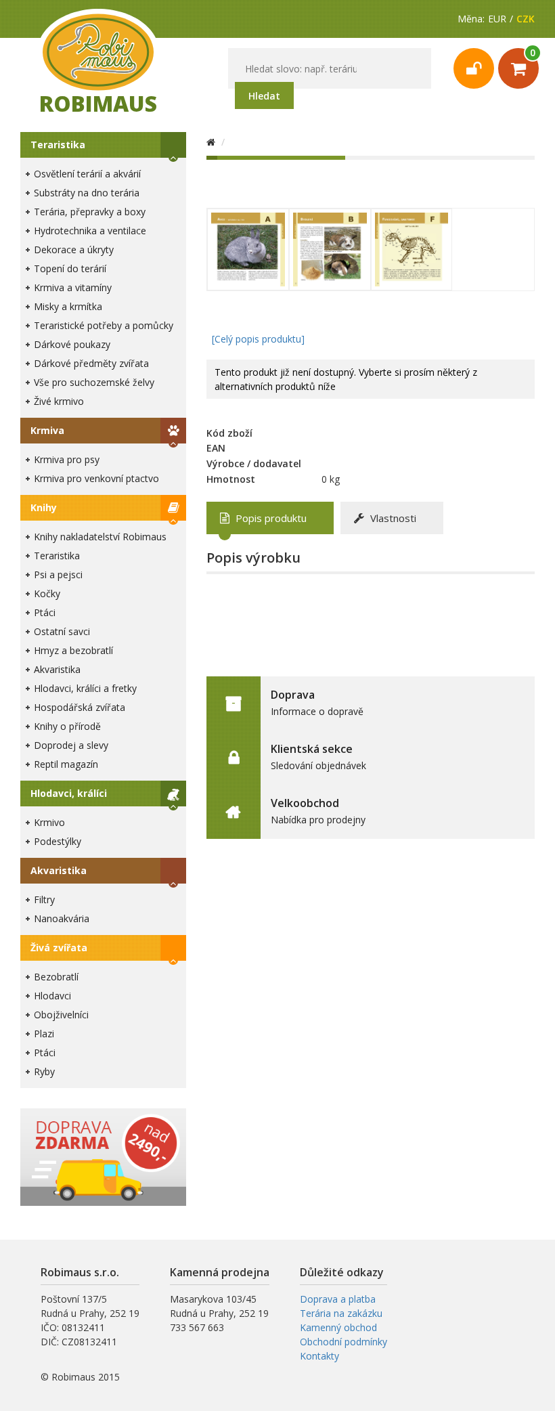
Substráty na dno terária (86, 192)
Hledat (264, 95)
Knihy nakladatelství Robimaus (100, 536)
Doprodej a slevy (71, 745)
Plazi (44, 1033)
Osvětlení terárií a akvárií (87, 173)
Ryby (44, 1071)
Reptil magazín (66, 764)
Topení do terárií (70, 268)
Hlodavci (52, 995)
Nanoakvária (61, 918)
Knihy (43, 507)
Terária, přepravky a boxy (90, 211)
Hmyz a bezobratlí (73, 650)
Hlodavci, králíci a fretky (85, 688)
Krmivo (49, 822)
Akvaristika (57, 669)
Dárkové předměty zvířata (91, 363)
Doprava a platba (338, 1299)
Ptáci (45, 612)
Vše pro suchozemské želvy (94, 382)
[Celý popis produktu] (258, 338)
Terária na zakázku (341, 1313)
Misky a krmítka (68, 306)
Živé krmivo (59, 401)
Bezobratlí (56, 976)
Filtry (44, 899)
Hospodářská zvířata (79, 707)
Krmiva (47, 430)
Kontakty (319, 1355)
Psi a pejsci (58, 574)
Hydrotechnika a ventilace (90, 230)
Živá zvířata (58, 947)
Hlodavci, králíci (68, 793)
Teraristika (57, 144)
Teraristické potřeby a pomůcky (103, 325)
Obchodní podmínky (343, 1341)
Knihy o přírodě (67, 726)
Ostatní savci (62, 631)
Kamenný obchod (338, 1327)
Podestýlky (57, 841)
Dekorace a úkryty (74, 249)
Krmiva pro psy (66, 459)
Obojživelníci (61, 1014)
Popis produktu (270, 518)
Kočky (47, 593)
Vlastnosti (392, 518)
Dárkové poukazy (72, 344)
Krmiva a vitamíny (73, 287)
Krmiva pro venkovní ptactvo (96, 478)
